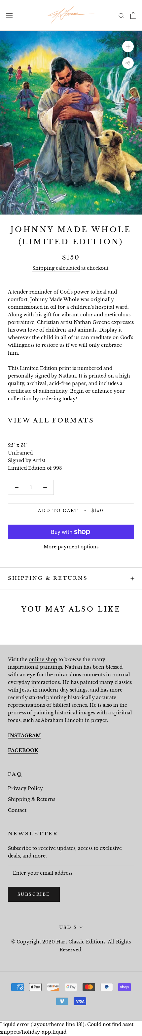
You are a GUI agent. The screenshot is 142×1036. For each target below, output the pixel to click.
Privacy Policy (25, 788)
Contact (17, 810)
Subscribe (34, 894)
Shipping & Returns (48, 578)
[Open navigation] (9, 15)
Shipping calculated (56, 268)
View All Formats (51, 420)
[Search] (121, 15)
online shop (43, 659)
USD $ (68, 927)
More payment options (71, 547)
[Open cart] (133, 15)
